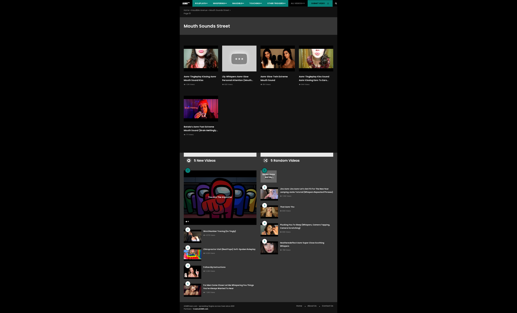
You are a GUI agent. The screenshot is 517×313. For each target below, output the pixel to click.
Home (186, 10)
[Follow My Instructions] (192, 272)
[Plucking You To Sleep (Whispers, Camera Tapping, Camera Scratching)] (269, 229)
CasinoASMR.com (200, 309)
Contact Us (327, 306)
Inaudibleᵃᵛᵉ (238, 3)
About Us (312, 306)
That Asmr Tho (287, 207)
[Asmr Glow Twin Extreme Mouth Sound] (278, 58)
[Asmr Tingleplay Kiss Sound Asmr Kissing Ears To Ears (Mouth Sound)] (316, 58)
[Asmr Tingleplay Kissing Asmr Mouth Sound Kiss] (201, 58)
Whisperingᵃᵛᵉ (220, 3)
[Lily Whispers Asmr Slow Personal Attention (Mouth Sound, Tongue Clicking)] (239, 58)
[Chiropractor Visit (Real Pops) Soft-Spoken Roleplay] (192, 254)
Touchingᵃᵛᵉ (255, 3)
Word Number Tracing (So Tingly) (219, 231)
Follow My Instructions (214, 267)
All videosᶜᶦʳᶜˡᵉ (298, 3)
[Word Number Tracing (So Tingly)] (192, 236)
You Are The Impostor (220, 197)
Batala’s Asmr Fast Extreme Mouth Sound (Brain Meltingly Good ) (200, 130)
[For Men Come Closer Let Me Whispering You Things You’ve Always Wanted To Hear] (192, 290)
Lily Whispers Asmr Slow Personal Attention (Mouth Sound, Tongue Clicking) (236, 80)
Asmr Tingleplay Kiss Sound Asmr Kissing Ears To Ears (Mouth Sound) (314, 80)
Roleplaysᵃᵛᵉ (201, 3)
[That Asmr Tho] (269, 212)
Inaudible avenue (199, 10)
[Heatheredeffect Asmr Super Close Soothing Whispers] (269, 247)
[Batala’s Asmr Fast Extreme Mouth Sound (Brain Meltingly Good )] (201, 108)
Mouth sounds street (219, 10)
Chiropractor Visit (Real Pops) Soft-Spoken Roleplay (229, 249)
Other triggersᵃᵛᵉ (276, 3)
